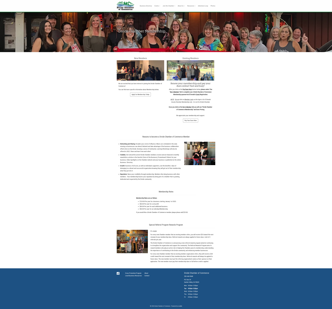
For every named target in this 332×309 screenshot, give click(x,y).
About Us (181, 6)
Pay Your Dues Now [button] (191, 120)
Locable (180, 306)
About (146, 273)
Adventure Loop (203, 6)
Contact (146, 276)
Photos (213, 6)
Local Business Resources (133, 276)
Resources (191, 6)
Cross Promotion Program (133, 273)
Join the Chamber (168, 6)
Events (157, 6)
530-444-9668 (188, 276)
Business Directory (146, 6)
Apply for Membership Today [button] (140, 94)
